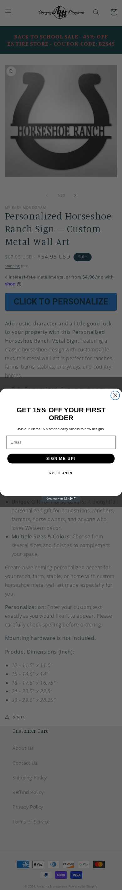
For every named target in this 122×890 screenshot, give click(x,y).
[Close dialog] (115, 395)
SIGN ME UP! (61, 458)
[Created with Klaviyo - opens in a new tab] (61, 499)
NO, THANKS (61, 473)
